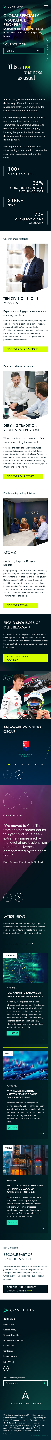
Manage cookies (10, 1356)
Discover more (17, 944)
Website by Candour (39, 1435)
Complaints (8, 1345)
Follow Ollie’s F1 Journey (18, 658)
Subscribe (44, 1383)
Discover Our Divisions (22, 349)
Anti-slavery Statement (13, 1340)
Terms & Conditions (12, 1334)
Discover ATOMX (17, 605)
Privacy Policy (9, 1324)
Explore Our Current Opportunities (21, 1288)
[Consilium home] (13, 6)
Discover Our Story (20, 476)
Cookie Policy (9, 1329)
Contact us (8, 1350)
